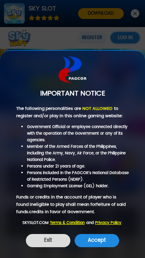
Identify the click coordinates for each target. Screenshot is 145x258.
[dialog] (72, 154)
